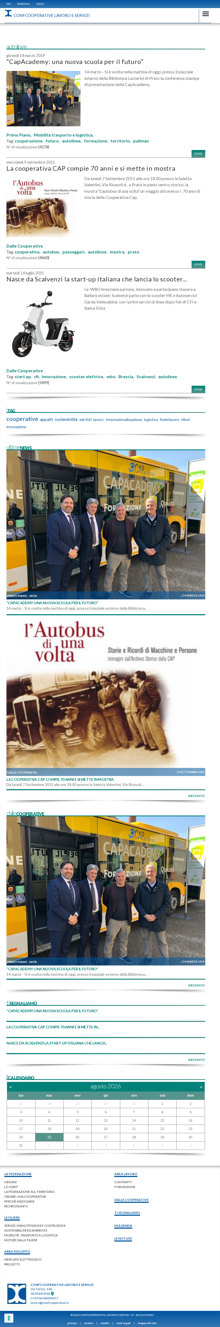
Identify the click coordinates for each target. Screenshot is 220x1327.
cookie (88, 1323)
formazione (95, 141)
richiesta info (16, 1206)
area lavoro (125, 1174)
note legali (123, 1323)
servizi (85, 419)
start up (23, 376)
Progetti (12, 1264)
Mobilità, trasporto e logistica (31, 1235)
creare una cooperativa (25, 1196)
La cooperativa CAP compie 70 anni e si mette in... (52, 1027)
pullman (141, 141)
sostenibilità (66, 419)
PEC (8, 3)
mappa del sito (147, 1323)
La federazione (18, 1174)
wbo (111, 376)
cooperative (22, 419)
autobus (51, 252)
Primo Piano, (19, 135)
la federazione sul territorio (29, 1192)
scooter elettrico (86, 376)
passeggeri (74, 252)
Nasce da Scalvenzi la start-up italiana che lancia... (56, 1043)
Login (40, 3)
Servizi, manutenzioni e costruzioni (34, 1226)
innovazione (54, 376)
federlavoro (169, 419)
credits (104, 1323)
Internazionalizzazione (123, 419)
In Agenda (123, 1226)
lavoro (98, 419)
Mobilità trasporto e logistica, (64, 135)
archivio (196, 796)
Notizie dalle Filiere (21, 1240)
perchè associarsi (19, 1201)
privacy (72, 1323)
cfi (36, 376)
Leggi (198, 153)
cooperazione (28, 141)
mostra (117, 252)
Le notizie (123, 1238)
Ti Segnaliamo (127, 1213)
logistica (151, 419)
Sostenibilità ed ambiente (25, 1230)
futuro (52, 141)
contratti (123, 1182)
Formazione (124, 1187)
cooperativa (27, 252)
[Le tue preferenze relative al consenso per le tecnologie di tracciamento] (8, 1318)
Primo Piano (17, 596)
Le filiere (12, 1217)
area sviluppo (17, 1251)
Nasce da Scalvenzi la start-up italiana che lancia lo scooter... (96, 279)
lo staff (11, 1187)
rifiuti (185, 419)
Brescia (126, 376)
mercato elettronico (23, 1259)
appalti (46, 419)
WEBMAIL (23, 3)
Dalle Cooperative (24, 246)
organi (10, 1182)
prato (133, 252)
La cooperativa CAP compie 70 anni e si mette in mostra (90, 168)
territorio (120, 141)
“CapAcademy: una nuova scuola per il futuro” (74, 61)
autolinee (71, 141)
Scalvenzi (146, 376)
